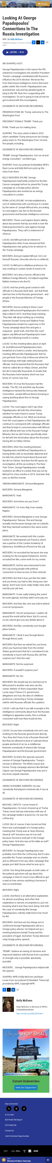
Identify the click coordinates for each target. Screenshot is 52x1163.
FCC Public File (10, 1125)
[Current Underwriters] (26, 1052)
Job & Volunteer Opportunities (17, 1136)
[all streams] (48, 1160)
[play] (3, 1160)
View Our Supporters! (26, 1087)
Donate (43, 4)
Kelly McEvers (16, 39)
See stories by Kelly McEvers (29, 1013)
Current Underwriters (26, 1081)
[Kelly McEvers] (8, 1004)
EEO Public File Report (13, 1120)
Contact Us (9, 1131)
